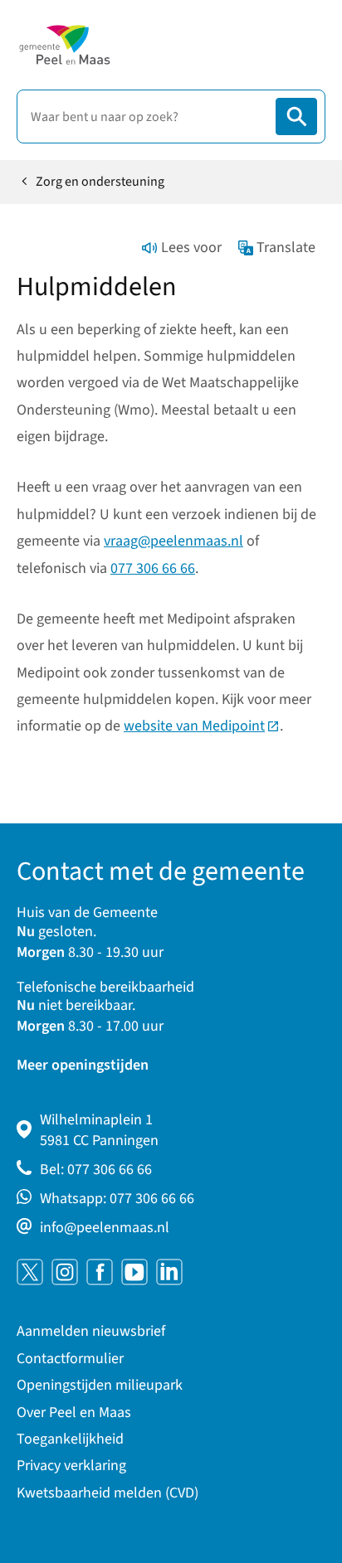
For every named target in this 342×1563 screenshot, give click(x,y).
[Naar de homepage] (64, 45)
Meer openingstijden (83, 1065)
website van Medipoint (202, 726)
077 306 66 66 (152, 568)
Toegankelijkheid (70, 1439)
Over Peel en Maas (74, 1412)
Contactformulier (70, 1358)
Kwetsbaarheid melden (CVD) (107, 1493)
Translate (285, 247)
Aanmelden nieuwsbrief (91, 1331)
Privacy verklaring (71, 1465)
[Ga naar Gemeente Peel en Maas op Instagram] (64, 1272)
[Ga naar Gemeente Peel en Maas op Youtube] (134, 1272)
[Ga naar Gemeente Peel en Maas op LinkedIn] (169, 1272)
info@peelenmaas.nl (104, 1227)
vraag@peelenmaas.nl (173, 541)
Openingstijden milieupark (100, 1385)
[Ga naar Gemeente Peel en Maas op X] (30, 1272)
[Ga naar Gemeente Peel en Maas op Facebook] (99, 1272)
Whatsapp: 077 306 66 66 (117, 1198)
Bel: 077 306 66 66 (96, 1169)
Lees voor (191, 247)
